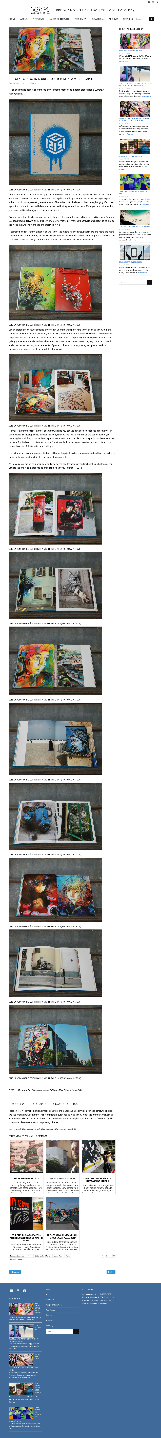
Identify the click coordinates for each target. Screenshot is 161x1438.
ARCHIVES (113, 19)
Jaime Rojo (58, 1256)
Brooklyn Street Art (17, 1256)
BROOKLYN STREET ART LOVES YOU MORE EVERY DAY (94, 10)
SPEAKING (128, 19)
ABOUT (23, 19)
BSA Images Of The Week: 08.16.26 (130, 156)
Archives (49, 1320)
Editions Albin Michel (42, 1256)
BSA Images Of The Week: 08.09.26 (130, 262)
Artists (34, 83)
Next (110, 1272)
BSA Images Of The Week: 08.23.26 (130, 51)
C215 (29, 1256)
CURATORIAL (97, 19)
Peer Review (51, 1310)
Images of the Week (54, 1305)
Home (48, 1289)
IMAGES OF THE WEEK (59, 19)
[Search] (151, 19)
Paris (68, 1256)
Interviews (50, 1300)
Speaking (49, 1326)
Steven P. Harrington (17, 1259)
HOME (12, 19)
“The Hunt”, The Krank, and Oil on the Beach (135, 227)
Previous (15, 1272)
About (48, 1295)
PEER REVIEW (80, 19)
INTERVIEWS (38, 19)
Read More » (123, 61)
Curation (49, 1315)
